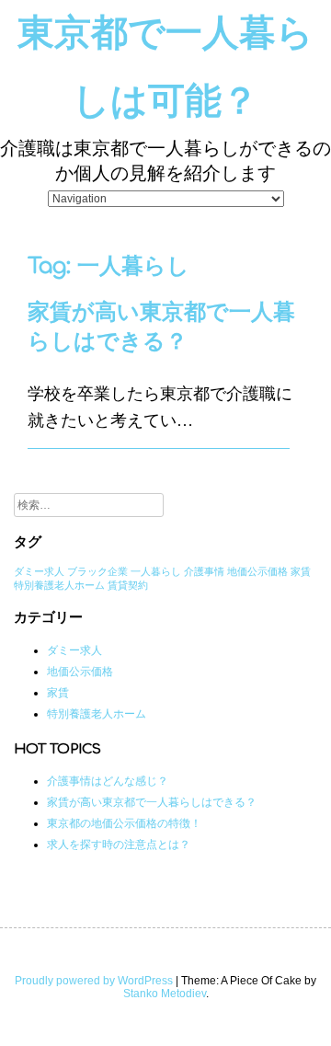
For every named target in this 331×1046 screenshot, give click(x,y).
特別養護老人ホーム (59, 585)
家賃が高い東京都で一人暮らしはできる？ (152, 802)
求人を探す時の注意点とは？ (118, 844)
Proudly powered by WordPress (94, 980)
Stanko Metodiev (164, 993)
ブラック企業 (97, 571)
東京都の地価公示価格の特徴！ (124, 823)
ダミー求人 (39, 571)
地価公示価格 (257, 571)
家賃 (301, 571)
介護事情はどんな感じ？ (107, 781)
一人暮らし (156, 571)
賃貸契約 (128, 585)
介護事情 (204, 571)
